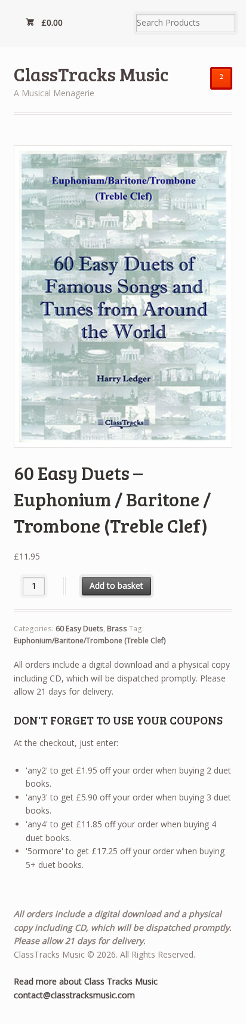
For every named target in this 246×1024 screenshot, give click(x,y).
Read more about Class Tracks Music (86, 981)
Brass (117, 628)
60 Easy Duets (79, 628)
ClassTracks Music (91, 74)
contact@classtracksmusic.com (74, 995)
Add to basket (116, 585)
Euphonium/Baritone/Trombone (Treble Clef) (90, 640)
